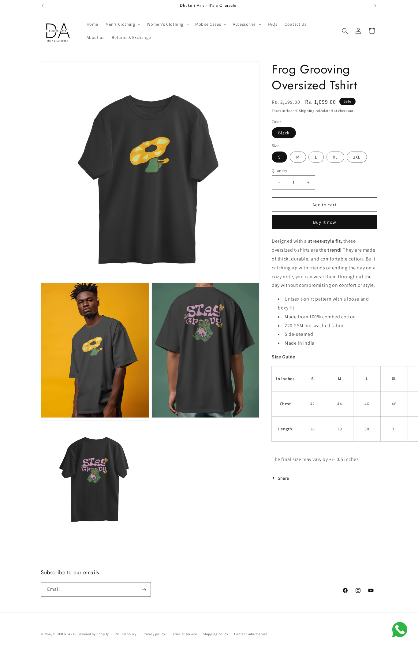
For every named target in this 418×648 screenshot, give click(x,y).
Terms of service (184, 633)
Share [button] (283, 478)
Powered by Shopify (93, 634)
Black (283, 133)
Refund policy (125, 633)
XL (335, 157)
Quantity (279, 170)
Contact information (250, 633)
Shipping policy (215, 633)
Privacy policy (154, 633)
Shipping (307, 110)
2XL (356, 157)
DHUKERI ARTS (65, 634)
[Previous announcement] (43, 6)
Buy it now (324, 222)
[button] (122, 24)
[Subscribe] (144, 589)
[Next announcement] (375, 6)
